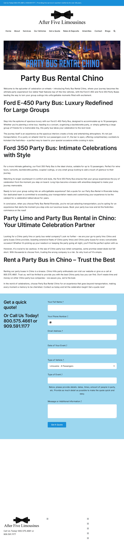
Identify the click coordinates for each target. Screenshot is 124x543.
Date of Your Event (57, 345)
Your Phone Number (58, 316)
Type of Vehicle (56, 360)
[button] (114, 30)
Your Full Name (56, 302)
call (107, 271)
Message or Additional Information (65, 401)
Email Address (55, 331)
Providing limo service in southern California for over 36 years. (59, 3)
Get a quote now (96, 287)
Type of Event (55, 374)
